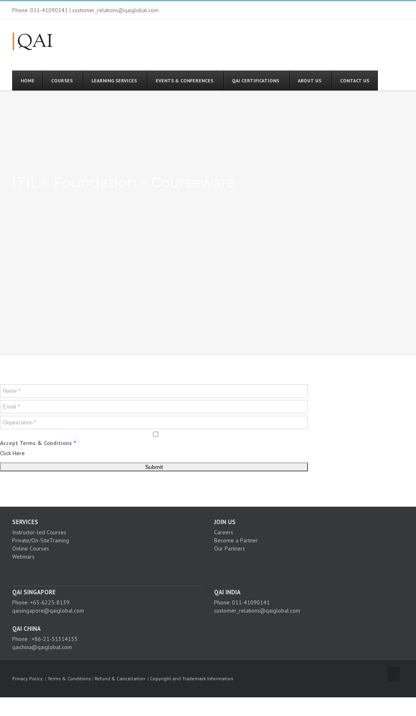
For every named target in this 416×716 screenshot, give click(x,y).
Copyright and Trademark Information (191, 678)
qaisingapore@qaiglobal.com (48, 610)
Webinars (23, 556)
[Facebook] (93, 571)
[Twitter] (104, 571)
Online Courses (30, 548)
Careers (223, 532)
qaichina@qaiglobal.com (42, 647)
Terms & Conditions (69, 678)
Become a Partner (236, 540)
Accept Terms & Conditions (38, 443)
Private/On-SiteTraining (40, 540)
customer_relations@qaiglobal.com (257, 610)
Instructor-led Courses (39, 532)
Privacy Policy (27, 678)
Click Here (12, 453)
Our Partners (229, 548)
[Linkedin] (115, 571)
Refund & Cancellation (120, 678)
